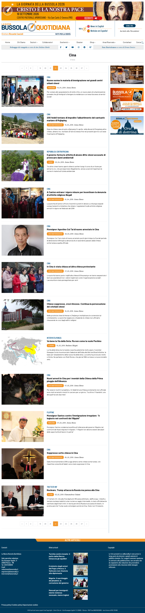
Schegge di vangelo (19, 47)
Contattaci (127, 42)
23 (61, 68)
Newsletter (129, 31)
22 (55, 68)
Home (7, 42)
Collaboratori (47, 42)
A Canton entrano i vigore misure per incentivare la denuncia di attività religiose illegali (76, 193)
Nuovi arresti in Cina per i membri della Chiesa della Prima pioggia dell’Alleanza (75, 379)
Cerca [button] (138, 42)
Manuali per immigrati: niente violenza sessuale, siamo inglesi (59, 592)
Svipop (50, 162)
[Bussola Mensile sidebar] (127, 100)
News (97, 26)
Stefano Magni (72, 345)
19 (40, 68)
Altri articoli (72, 540)
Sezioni (33, 42)
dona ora (129, 26)
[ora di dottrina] (127, 125)
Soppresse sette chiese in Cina (62, 452)
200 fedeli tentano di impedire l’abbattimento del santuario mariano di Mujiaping (76, 119)
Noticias (98, 30)
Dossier (80, 42)
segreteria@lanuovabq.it (9, 571)
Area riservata (108, 42)
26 (76, 68)
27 (82, 68)
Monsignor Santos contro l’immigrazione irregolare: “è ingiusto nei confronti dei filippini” (73, 417)
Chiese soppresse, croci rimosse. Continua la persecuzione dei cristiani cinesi (76, 305)
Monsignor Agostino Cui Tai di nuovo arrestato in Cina (73, 229)
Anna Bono (71, 87)
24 (66, 68)
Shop (92, 42)
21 (50, 68)
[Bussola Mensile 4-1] (127, 75)
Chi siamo (21, 42)
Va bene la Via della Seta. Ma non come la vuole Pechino (74, 341)
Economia (51, 345)
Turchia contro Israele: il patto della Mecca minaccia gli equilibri (59, 556)
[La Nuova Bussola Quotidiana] (36, 28)
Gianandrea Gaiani (72, 494)
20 (45, 68)
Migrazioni (51, 88)
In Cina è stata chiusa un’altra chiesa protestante (71, 266)
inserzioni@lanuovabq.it (9, 574)
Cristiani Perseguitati (55, 125)
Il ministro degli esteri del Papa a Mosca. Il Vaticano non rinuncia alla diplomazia (58, 569)
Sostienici (64, 42)
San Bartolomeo (109, 47)
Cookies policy (17, 605)
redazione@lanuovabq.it (9, 569)
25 (71, 68)
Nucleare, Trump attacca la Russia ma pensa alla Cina (73, 490)
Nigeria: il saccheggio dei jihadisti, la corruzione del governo (59, 580)
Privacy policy (6, 605)
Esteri (50, 494)
